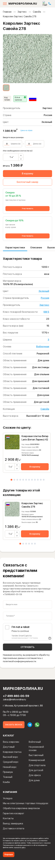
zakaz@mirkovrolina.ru (14, 699)
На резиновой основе (36, 748)
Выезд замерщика (13, 823)
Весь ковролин (11, 742)
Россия (45, 298)
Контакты (8, 818)
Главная (7, 11)
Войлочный (35, 742)
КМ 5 (46, 312)
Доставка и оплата (13, 828)
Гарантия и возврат (13, 813)
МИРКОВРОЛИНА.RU (22, 3)
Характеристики (15, 247)
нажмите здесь (19, 847)
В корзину (27, 173)
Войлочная (42, 346)
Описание (36, 247)
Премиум (8, 772)
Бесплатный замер (27, 182)
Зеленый (44, 291)
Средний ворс (10, 762)
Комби (6, 782)
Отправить (27, 647)
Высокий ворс (10, 757)
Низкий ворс (10, 767)
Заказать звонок (13, 725)
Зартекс (22, 11)
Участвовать (27, 209)
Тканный (7, 777)
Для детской (36, 770)
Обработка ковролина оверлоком (21, 808)
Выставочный (36, 755)
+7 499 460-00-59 (16, 696)
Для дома (34, 780)
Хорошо (8, 854)
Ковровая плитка (12, 752)
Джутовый (9, 746)
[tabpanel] (27, 453)
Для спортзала (37, 765)
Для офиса (35, 775)
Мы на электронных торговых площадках (25, 803)
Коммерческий (37, 760)
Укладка (7, 798)
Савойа (37, 11)
